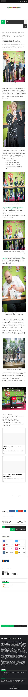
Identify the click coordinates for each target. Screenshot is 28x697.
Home (3, 32)
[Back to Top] (14, 686)
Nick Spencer (10, 34)
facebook (22, 529)
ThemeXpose (16, 688)
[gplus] (26, 1)
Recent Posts (7, 625)
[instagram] (24, 1)
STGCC (19, 35)
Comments (6, 587)
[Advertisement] (14, 607)
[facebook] (19, 1)
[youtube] (23, 1)
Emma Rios (5, 257)
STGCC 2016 (19, 47)
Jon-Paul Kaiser (18, 44)
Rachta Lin (16, 34)
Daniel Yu (15, 32)
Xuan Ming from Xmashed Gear (14, 209)
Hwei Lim (20, 32)
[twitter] (21, 1)
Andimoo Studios (9, 32)
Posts (5, 584)
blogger (13, 529)
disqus (17, 529)
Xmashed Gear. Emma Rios (10, 36)
